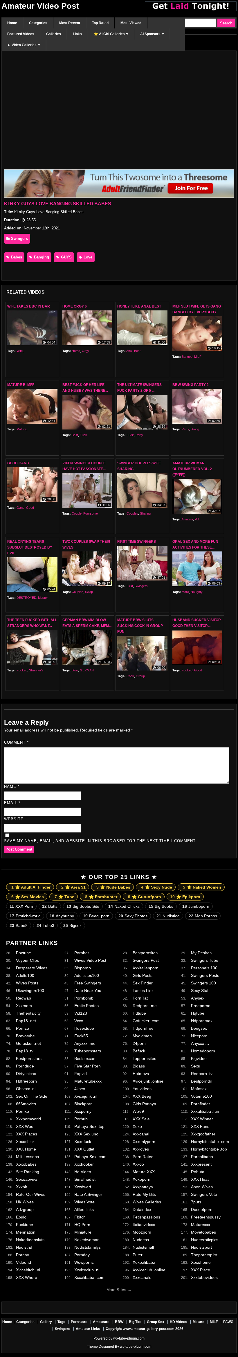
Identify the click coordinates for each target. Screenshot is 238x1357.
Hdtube (139, 1013)
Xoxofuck (82, 1141)
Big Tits (135, 1322)
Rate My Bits (144, 1194)
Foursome (90, 513)
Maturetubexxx (88, 1081)
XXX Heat (200, 1179)
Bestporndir (201, 1081)
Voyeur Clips (27, 960)
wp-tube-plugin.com (129, 1338)
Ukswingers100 (30, 990)
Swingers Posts (205, 975)
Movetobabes (203, 1232)
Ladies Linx (143, 990)
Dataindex (142, 1209)
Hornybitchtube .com (210, 1141)
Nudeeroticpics (204, 1239)
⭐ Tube (64, 896)
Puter (138, 1254)
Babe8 (19, 925)
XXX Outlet (84, 1149)
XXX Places (26, 1134)
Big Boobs (161, 906)
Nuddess (141, 1239)
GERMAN (87, 670)
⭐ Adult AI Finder (31, 887)
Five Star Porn (87, 1066)
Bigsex (72, 925)
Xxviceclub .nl (86, 1270)
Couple (77, 513)
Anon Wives (202, 1187)
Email (12, 803)
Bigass (139, 1066)
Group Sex (155, 1322)
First (130, 586)
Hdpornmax (201, 1020)
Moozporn (142, 1232)
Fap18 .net (26, 1020)
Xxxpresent (201, 1164)
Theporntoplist (204, 1254)
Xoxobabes (26, 1164)
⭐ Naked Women (202, 887)
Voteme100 (201, 1096)
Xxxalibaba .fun (205, 1111)
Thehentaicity (28, 1013)
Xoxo (137, 1126)
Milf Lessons (27, 1156)
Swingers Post (146, 960)
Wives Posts (27, 983)
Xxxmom (24, 1005)
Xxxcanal (141, 1134)
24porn (139, 1043)
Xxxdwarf (82, 1187)
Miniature (82, 1232)
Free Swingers (87, 983)
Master (43, 597)
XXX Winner (202, 1119)
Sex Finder (143, 983)
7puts (196, 1202)
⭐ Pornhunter (101, 896)
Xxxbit (21, 1187)
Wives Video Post (90, 960)
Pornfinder (200, 1103)
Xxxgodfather (203, 1134)
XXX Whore (26, 1277)
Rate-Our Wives (30, 1194)
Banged (187, 356)
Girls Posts (142, 975)
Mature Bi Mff (20, 385)
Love (87, 257)
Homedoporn (203, 1051)
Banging (41, 257)
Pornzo (22, 1028)
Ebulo (21, 1217)
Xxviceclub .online (149, 1270)
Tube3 (45, 925)
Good (30, 507)
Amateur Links (88, 1329)
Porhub (81, 1119)
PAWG (228, 1322)
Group (140, 676)
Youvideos (142, 1088)
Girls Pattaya (144, 1103)
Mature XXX (144, 1171)
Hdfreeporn (26, 1081)
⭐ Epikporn (185, 896)
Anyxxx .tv (200, 1043)
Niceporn (199, 1036)
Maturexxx (200, 1224)
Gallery (46, 1322)
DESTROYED (26, 597)
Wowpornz (84, 1262)
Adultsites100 (86, 975)
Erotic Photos (86, 1005)
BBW (119, 1322)
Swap (89, 592)
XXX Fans (200, 1126)
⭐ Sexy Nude (156, 887)
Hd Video (82, 1171)
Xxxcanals (142, 1277)
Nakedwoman (87, 1239)
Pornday (82, 1254)
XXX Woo (24, 1126)
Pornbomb (83, 998)
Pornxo (22, 1111)
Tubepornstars (87, 1051)
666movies (26, 1103)
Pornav (22, 1254)
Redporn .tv (201, 1073)
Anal (129, 351)
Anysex (197, 998)
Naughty (197, 592)
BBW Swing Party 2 (190, 385)
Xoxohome (201, 1262)
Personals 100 (204, 968)
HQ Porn (82, 1224)
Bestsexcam (85, 1058)
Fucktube (24, 1224)
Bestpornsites (145, 952)
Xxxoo (138, 1164)
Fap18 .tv (24, 1051)
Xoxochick (25, 1141)
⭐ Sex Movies (27, 896)
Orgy (85, 351)
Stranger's (36, 670)
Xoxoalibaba (144, 1262)
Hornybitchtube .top (209, 1149)
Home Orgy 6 (74, 306)
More (185, 592)
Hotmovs (141, 1073)
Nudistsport (201, 1247)
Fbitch (80, 1217)
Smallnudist (84, 1179)
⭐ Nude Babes (113, 887)
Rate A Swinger (88, 1194)
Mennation (25, 1232)
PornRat (140, 998)
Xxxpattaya (143, 1187)
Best (137, 351)
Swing (195, 429)
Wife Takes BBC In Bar (28, 306)
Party (139, 435)
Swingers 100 (203, 983)
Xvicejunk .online (148, 1081)
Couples (132, 513)
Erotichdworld (25, 916)
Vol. (197, 519)
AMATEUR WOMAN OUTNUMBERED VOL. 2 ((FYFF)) (192, 469)
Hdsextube (84, 1028)
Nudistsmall (143, 1247)
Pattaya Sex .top (89, 1126)
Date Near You (87, 990)
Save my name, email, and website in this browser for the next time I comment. (100, 841)
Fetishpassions (146, 1217)
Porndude (25, 1066)
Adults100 (25, 975)
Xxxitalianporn (145, 968)
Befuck (139, 1051)
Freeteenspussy (206, 1217)
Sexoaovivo (26, 1179)
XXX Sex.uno (86, 1134)
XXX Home (26, 1149)
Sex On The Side (31, 1096)
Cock (130, 676)
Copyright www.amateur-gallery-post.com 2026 (144, 1329)
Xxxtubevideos (204, 1277)
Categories (25, 1322)
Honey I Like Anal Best (139, 306)
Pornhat (81, 952)
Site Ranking (27, 1171)
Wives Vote (84, 1202)
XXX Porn (21, 906)
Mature (21, 429)
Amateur (187, 519)
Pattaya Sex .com (90, 1156)
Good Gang (18, 463)
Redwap (23, 998)
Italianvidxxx (144, 1224)
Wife (20, 351)
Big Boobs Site (82, 906)
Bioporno (82, 968)
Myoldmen (142, 1036)
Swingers (19, 238)
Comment (16, 742)
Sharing (145, 513)
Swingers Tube (204, 960)
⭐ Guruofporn (144, 896)
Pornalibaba (202, 1156)
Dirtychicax (26, 1073)
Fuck (83, 435)
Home (76, 351)
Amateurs (101, 1322)
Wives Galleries (147, 1202)
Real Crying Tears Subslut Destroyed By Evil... (29, 547)
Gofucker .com (146, 1020)
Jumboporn (195, 906)
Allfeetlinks (84, 1209)
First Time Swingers (136, 542)
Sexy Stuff (200, 990)
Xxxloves (141, 1149)
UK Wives (25, 1202)
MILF (197, 356)
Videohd (23, 1262)
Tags (61, 1322)
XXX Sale (141, 1119)
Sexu (195, 1066)
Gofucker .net (28, 1043)
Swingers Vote (204, 1194)
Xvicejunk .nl (85, 1096)
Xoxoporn (141, 1179)
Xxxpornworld (28, 1119)
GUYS (66, 257)
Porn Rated (143, 1156)
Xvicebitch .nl (28, 1270)
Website (14, 819)
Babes (16, 257)
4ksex (79, 1088)
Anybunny (62, 916)
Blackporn (83, 1103)
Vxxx (78, 1020)
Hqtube (197, 1013)
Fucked (22, 670)
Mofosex (199, 1088)
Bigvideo (199, 1058)
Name (11, 786)
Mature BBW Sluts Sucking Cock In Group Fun (140, 626)
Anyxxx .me (84, 1043)
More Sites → (119, 1290)
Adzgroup (25, 1209)
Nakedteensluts (30, 1239)
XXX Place (200, 1270)
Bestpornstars (29, 1058)
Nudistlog (168, 916)
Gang (20, 507)
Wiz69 (138, 1111)
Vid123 (80, 1013)
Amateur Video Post (40, 5)
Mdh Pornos (203, 916)
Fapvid (80, 1073)
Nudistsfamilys (87, 1247)
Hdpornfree (143, 1028)
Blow (75, 670)
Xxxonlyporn (144, 1141)
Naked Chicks (124, 906)
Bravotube (25, 1036)
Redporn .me (145, 1005)
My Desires (201, 952)
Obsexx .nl (25, 1088)
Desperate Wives (31, 968)
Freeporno (200, 1005)
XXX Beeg (142, 1096)
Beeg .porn (96, 916)
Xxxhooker (84, 1164)
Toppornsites (144, 1058)
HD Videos (178, 1322)
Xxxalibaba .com (89, 1277)
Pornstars (79, 1322)
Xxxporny (82, 1111)
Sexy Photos (132, 916)
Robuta (197, 1171)
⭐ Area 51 (73, 887)
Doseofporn (201, 1209)
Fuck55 (81, 1036)
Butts (49, 906)
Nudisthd (24, 1247)
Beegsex (199, 1028)
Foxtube (23, 952)
